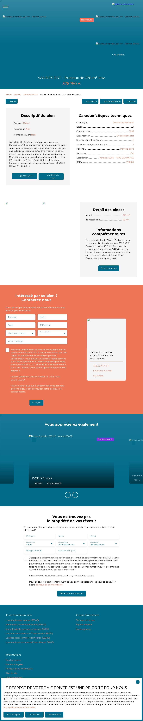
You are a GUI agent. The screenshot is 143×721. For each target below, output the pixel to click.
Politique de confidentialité (19, 669)
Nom (42, 317)
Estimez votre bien (85, 620)
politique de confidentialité (49, 585)
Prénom (12, 317)
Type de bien (63, 542)
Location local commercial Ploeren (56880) (28, 638)
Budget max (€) (34, 550)
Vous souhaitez (45, 332)
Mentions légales (14, 664)
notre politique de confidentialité (19, 707)
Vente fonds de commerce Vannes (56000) (27, 629)
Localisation (94, 542)
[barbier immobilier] (126, 7)
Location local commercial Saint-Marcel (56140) (30, 642)
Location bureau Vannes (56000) (22, 620)
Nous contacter (83, 629)
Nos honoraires (13, 660)
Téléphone (45, 325)
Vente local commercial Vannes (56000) (26, 624)
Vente (9, 94)
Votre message (15, 341)
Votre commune (16, 333)
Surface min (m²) (66, 550)
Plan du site (11, 673)
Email (11, 325)
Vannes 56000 (30, 94)
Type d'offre (30, 542)
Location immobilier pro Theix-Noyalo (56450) (29, 633)
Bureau (17, 94)
